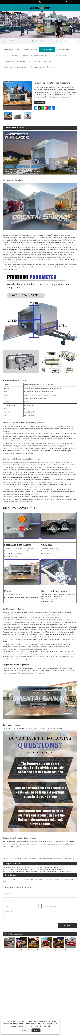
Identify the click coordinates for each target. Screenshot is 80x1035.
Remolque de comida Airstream (13, 871)
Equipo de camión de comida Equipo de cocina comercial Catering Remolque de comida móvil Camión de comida (22, 950)
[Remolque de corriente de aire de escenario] (18, 116)
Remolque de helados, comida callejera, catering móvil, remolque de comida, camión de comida (34, 950)
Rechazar (25, 1030)
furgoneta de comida (51, 867)
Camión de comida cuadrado (53, 869)
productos (11, 41)
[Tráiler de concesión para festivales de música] (58, 942)
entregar (67, 925)
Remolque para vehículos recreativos (15, 869)
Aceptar (36, 1030)
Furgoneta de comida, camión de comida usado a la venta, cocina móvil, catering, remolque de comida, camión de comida (9, 950)
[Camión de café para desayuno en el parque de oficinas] (71, 942)
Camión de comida (9, 867)
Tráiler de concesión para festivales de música (59, 950)
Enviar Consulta (40, 102)
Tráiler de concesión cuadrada (35, 871)
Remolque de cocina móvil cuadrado (59, 871)
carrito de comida (36, 867)
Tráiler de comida (21, 41)
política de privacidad (42, 1026)
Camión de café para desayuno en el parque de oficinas (71, 950)
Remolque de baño (35, 869)
